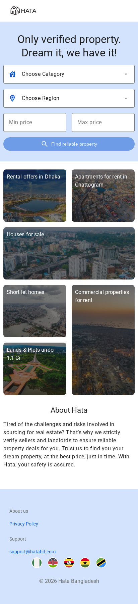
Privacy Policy (23, 523)
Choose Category (43, 74)
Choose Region (41, 98)
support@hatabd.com (32, 551)
